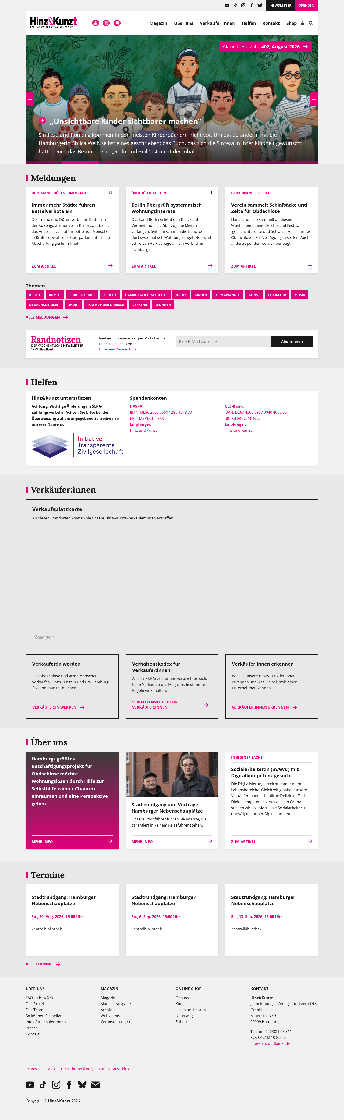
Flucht (110, 295)
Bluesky (260, 5)
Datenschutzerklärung (76, 1069)
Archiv (106, 1009)
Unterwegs (185, 1015)
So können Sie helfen (44, 1015)
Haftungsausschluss (115, 1069)
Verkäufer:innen (217, 23)
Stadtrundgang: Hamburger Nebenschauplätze (64, 900)
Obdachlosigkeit (44, 304)
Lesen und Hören (191, 1009)
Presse (32, 1028)
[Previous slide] (30, 99)
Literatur (277, 295)
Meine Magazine (106, 23)
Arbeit (34, 295)
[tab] (44, 162)
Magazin (159, 23)
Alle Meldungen (43, 317)
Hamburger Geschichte (146, 295)
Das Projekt (36, 1003)
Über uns (184, 23)
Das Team (34, 1009)
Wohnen (163, 304)
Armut (55, 295)
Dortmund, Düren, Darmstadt (60, 193)
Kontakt (271, 23)
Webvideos (110, 1015)
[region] (172, 583)
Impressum (35, 1069)
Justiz (181, 295)
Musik (299, 295)
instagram (243, 5)
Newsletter (280, 5)
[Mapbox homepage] (44, 637)
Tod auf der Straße (105, 304)
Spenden (306, 5)
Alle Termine (39, 964)
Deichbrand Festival (250, 193)
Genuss (182, 997)
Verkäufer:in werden (54, 707)
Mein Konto (95, 23)
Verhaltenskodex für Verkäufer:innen (155, 705)
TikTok (235, 5)
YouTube (227, 5)
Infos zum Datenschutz (117, 349)
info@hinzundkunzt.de (270, 1043)
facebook (252, 5)
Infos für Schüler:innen (46, 1022)
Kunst (254, 295)
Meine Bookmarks (117, 23)
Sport (73, 304)
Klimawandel (227, 295)
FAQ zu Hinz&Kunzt (43, 997)
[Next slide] (314, 99)
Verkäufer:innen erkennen (260, 707)
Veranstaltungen (115, 1021)
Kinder (201, 295)
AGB (51, 1069)
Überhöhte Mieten (149, 193)
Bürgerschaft (82, 295)
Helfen (249, 23)
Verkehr (139, 304)
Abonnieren (292, 341)
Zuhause (183, 1021)
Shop (291, 23)
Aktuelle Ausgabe (116, 1003)
